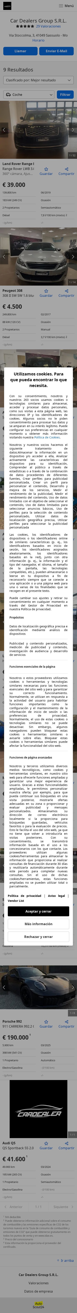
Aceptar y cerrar (38, 911)
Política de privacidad (24, 896)
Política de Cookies (47, 437)
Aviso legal (56, 896)
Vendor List (16, 901)
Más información (39, 924)
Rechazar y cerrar (38, 936)
